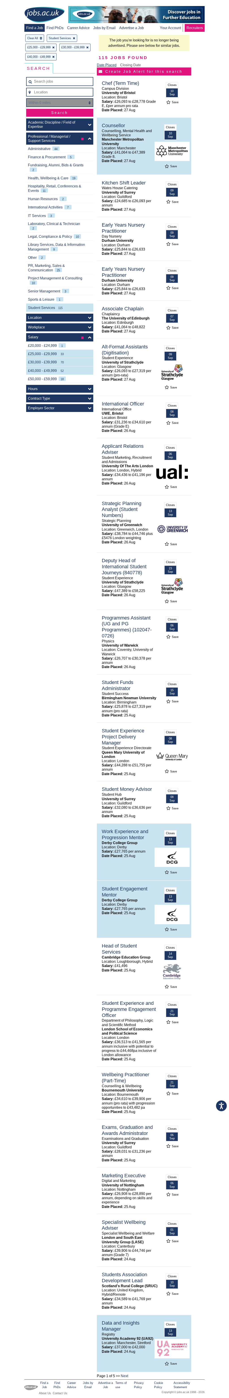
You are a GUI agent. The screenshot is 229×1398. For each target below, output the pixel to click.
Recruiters (195, 28)
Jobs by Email (104, 28)
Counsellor (113, 125)
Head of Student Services (119, 949)
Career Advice (78, 28)
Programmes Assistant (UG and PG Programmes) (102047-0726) (127, 627)
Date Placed (107, 65)
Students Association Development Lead (124, 1277)
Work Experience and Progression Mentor (125, 834)
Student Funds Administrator (117, 685)
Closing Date (130, 65)
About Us (45, 1393)
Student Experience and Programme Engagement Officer (129, 1009)
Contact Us (60, 1393)
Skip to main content (18, 4)
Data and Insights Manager (121, 1326)
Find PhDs (55, 28)
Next (124, 1376)
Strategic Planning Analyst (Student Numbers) (121, 509)
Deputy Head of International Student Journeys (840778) (124, 566)
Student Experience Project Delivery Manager (123, 737)
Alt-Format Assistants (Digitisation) (125, 350)
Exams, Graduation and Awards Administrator (127, 1130)
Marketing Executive (124, 1175)
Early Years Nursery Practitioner (123, 228)
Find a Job (34, 28)
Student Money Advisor (127, 789)
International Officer (123, 404)
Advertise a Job (131, 28)
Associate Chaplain (123, 308)
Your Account (170, 28)
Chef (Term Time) (120, 83)
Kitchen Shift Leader (124, 183)
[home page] (44, 15)
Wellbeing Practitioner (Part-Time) (125, 1077)
